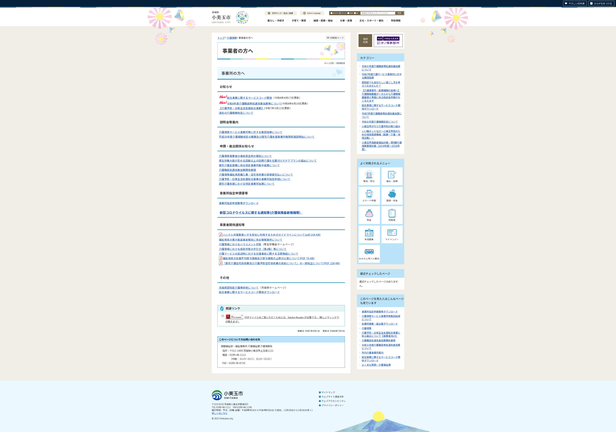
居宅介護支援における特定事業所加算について (246, 184)
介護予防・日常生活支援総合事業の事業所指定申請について (254, 179)
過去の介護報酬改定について (236, 113)
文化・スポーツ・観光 (371, 20)
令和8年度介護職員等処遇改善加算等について (254, 103)
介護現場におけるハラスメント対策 (240, 244)
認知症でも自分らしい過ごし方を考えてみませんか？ (381, 83)
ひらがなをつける (603, 3)
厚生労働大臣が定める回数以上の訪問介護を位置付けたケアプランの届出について (268, 160)
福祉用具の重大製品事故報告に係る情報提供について (250, 239)
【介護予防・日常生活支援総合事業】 (241, 108)
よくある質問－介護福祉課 (376, 364)
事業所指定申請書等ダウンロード (239, 203)
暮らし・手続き (275, 20)
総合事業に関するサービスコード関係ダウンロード (249, 292)
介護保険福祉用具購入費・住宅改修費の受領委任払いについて (256, 174)
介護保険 (232, 37)
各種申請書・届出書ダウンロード (380, 323)
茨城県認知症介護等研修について (239, 287)
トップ (221, 37)
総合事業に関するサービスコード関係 (249, 98)
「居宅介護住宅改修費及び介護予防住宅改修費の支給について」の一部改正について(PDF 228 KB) (281, 263)
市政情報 (396, 20)
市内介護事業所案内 (372, 352)
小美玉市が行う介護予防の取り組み (381, 126)
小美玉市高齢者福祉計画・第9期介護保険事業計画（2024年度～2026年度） (382, 146)
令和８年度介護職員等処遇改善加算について (381, 67)
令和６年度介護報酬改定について (380, 121)
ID (357, 13)
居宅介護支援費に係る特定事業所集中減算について (249, 165)
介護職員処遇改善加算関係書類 (237, 170)
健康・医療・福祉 (323, 20)
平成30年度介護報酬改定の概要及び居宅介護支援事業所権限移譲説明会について (267, 137)
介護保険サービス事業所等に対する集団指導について (250, 132)
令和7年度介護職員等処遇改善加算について (382, 115)
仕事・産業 (346, 20)
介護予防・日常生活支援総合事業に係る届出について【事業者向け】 (381, 334)
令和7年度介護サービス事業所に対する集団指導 (382, 75)
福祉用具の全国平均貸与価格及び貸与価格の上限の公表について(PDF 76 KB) (269, 258)
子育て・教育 (299, 20)
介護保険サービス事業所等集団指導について (381, 317)
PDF (351, 13)
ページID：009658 (334, 63)
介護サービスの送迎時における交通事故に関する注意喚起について (258, 253)
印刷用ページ (337, 37)
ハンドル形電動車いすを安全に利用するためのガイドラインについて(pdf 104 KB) (272, 235)
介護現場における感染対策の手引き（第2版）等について (253, 249)
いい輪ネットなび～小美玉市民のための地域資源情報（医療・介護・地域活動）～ (381, 134)
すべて (335, 13)
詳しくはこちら (219, 413)
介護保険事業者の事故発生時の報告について (245, 156)
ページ (343, 13)
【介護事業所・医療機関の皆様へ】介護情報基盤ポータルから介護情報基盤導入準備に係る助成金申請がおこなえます (381, 95)
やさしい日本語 (576, 3)
